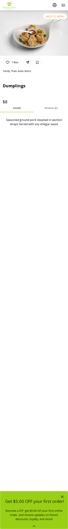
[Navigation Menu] (63, 5)
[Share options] (27, 62)
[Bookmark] (37, 62)
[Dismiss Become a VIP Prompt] (62, 497)
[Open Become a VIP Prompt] (34, 526)
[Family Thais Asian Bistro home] (18, 5)
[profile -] (54, 5)
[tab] (17, 108)
